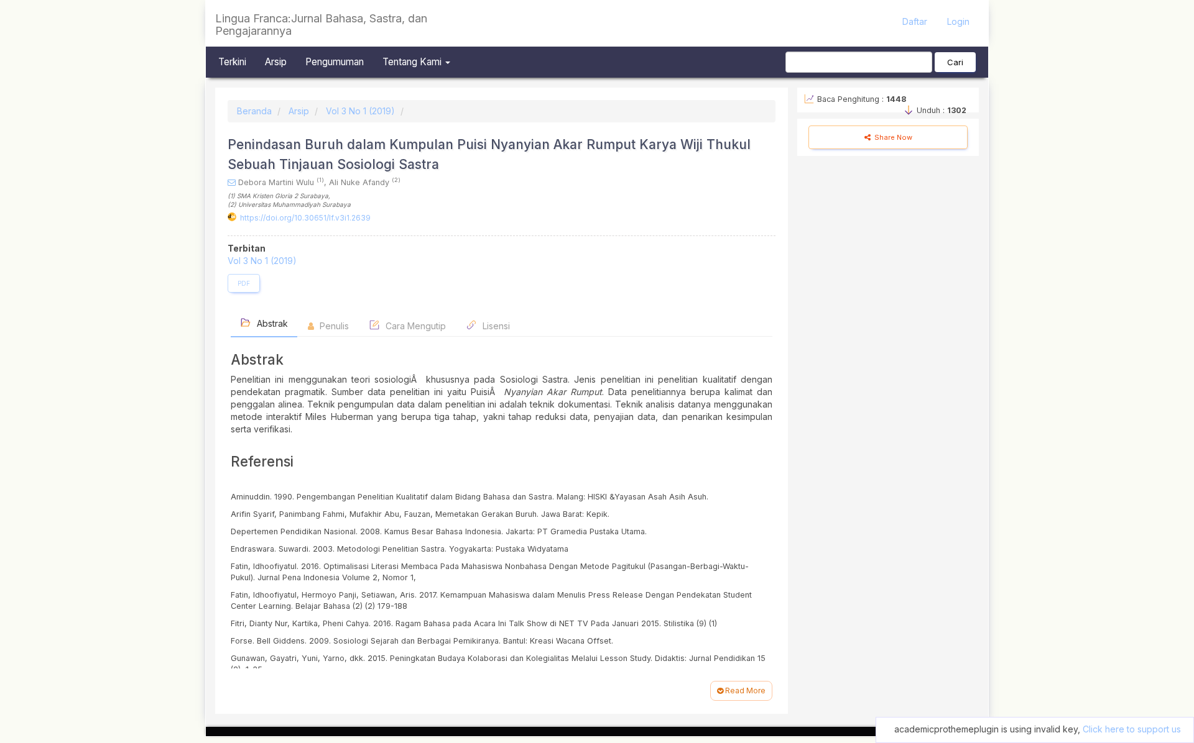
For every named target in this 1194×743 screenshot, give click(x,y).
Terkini (232, 62)
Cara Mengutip (414, 326)
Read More (744, 690)
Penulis (333, 326)
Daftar (914, 21)
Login (958, 21)
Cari (955, 62)
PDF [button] (244, 283)
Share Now (892, 137)
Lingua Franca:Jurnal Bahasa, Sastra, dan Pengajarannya (321, 24)
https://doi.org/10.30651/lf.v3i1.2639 (305, 217)
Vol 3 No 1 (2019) (360, 111)
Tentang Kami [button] (413, 62)
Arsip (276, 62)
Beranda (254, 111)
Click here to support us (1132, 729)
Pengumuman (334, 62)
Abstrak (271, 323)
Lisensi (495, 326)
